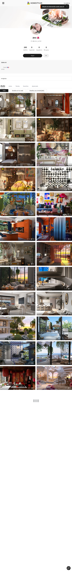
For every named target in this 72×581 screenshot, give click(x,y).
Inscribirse (67, 3)
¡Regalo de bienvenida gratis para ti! (53, 6)
